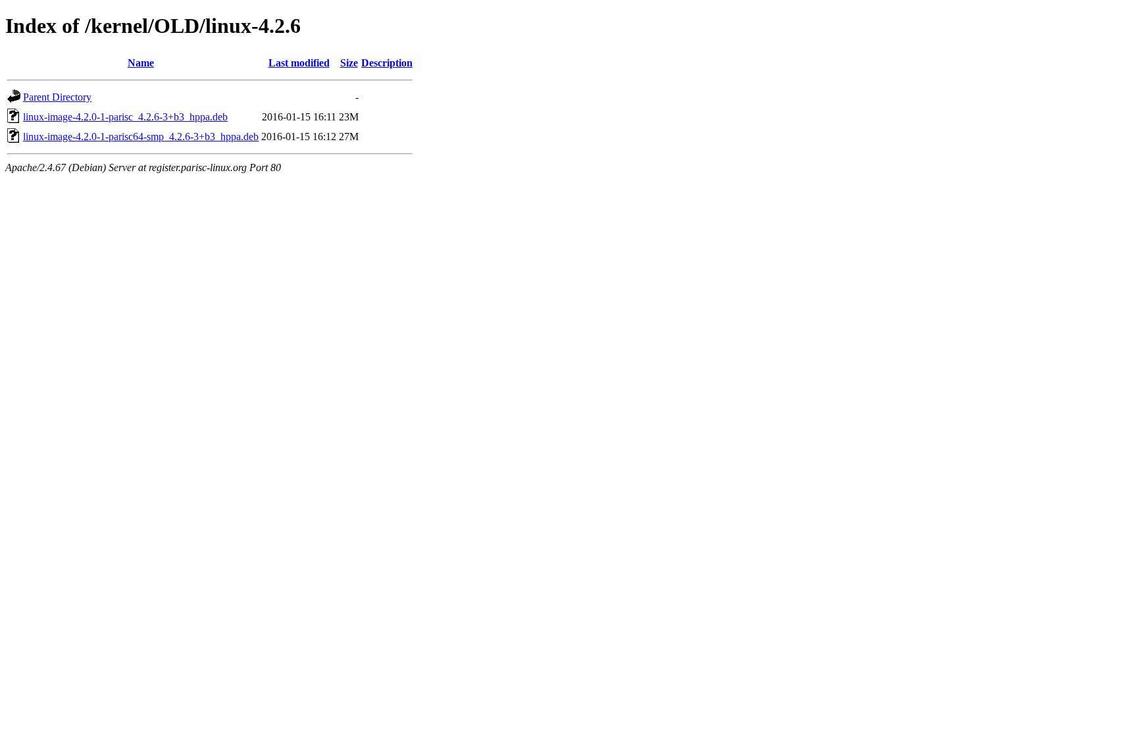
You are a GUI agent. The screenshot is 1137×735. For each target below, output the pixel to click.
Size (349, 62)
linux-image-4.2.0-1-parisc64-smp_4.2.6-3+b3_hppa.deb (141, 136)
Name (141, 62)
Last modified (299, 62)
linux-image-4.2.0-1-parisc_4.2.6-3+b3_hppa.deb (125, 116)
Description (387, 62)
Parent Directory (57, 97)
